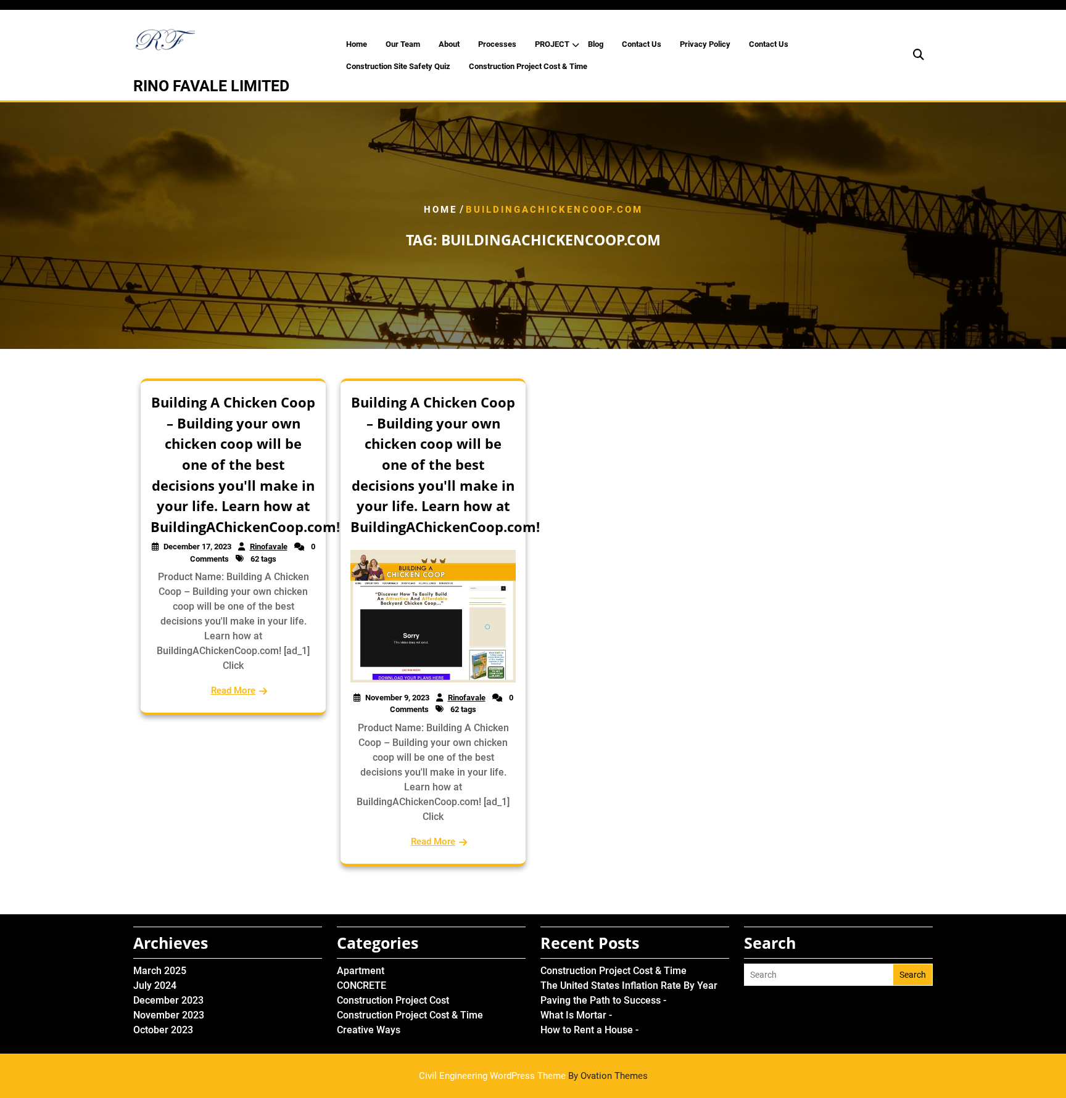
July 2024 (154, 985)
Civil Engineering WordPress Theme (533, 1075)
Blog (595, 44)
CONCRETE (361, 985)
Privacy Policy (705, 44)
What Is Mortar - (576, 1015)
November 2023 (168, 1015)
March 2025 (159, 971)
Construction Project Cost (393, 1000)
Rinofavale (268, 546)
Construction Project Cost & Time (528, 66)
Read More (233, 690)
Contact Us (641, 44)
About (449, 44)
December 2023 (168, 1000)
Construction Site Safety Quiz (398, 66)
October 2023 (163, 1030)
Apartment (360, 971)
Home (356, 44)
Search (912, 975)
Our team (403, 44)
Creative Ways (368, 1030)
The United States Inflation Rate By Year (628, 985)
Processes (497, 44)
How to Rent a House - (589, 1030)
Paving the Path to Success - (603, 1000)
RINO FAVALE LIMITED (211, 86)
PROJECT (552, 44)
